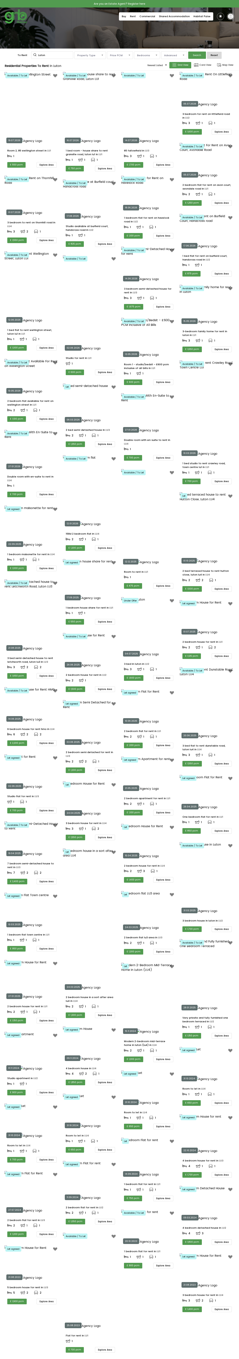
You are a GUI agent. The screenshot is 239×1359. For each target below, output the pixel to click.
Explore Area (47, 164)
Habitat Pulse (201, 16)
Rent (133, 16)
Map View (227, 64)
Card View (205, 64)
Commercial (147, 16)
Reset (214, 55)
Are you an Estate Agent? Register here (119, 4)
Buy (124, 16)
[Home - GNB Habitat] (16, 16)
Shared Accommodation (174, 16)
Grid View (183, 64)
